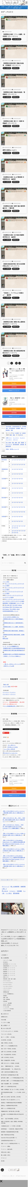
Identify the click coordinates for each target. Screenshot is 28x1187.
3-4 (19, 478)
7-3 (17, 488)
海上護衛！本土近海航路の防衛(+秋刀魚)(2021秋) (12, 1115)
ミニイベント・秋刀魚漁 (8, 1008)
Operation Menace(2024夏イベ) (9, 1137)
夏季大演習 (5, 638)
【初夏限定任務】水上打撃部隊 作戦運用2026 (14, 654)
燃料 (11, 435)
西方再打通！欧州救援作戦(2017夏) (10, 1075)
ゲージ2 (22, 583)
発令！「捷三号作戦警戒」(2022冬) (10, 1118)
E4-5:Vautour (6, 609)
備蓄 (16, 442)
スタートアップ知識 (7, 960)
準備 (13, 442)
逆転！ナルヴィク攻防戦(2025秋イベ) (10, 1143)
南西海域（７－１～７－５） (9, 971)
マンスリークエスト (7, 984)
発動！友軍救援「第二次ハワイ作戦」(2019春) (12, 1089)
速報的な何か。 (5, 1016)
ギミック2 (17, 583)
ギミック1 (7, 583)
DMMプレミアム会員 (9, 666)
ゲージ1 (12, 583)
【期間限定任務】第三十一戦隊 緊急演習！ (13, 622)
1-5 (22, 459)
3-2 (15, 478)
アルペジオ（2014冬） (6, 1034)
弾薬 (14, 435)
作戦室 (7, 449)
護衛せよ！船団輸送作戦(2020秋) (9, 1105)
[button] (1, 1181)
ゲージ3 (5, 585)
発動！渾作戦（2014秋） (7, 1043)
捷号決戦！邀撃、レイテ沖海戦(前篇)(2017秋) (12, 1077)
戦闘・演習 (5, 997)
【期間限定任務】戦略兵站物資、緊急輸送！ (13, 630)
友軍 (19, 442)
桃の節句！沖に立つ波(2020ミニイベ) (10, 1099)
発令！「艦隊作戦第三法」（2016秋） (10, 1066)
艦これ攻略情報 (15, 886)
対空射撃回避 (12, 428)
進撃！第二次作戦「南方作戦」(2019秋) (11, 1096)
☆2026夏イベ (4, 955)
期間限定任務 (6, 992)
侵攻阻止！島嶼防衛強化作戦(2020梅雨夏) (11, 1102)
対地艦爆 (18, 428)
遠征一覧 (6, 684)
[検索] (25, 563)
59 (16, 363)
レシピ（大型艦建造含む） (8, 993)
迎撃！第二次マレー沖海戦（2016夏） (10, 1063)
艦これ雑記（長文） (6, 1155)
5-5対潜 (24, 433)
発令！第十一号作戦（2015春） (9, 1048)
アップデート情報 (5, 1022)
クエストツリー (6, 990)
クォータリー (9, 439)
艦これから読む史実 (6, 1028)
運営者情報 (16, 893)
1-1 (12, 459)
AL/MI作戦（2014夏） (6, 1040)
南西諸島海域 (5, 469)
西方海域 (4, 497)
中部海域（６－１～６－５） (9, 975)
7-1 (12, 488)
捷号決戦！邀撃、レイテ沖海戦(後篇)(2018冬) (12, 1080)
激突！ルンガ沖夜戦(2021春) (8, 1108)
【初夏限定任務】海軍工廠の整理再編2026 (13, 650)
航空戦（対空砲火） (7, 1005)
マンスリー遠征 (6, 686)
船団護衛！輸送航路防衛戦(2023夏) (10, 1131)
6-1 (12, 516)
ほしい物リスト (12, 745)
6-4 (19, 516)
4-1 (12, 497)
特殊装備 (5, 1001)
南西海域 (4, 488)
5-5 (22, 507)
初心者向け (5, 962)
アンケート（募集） (6, 1146)
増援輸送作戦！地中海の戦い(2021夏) (10, 1111)
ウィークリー (16, 437)
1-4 (19, 459)
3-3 (17, 478)
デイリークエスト (7, 980)
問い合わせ (5, 891)
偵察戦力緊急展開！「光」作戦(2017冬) (11, 1069)
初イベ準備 (8, 442)
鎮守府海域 (4, 459)
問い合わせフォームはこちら (10, 753)
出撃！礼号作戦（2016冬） (7, 1057)
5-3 (20, 433)
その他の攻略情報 (7, 1010)
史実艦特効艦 (12, 603)
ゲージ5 (9, 597)
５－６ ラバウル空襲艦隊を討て (11, 646)
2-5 (22, 469)
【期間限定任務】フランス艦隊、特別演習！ (13, 626)
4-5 (22, 497)
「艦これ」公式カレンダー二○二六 (12, 664)
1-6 (24, 459)
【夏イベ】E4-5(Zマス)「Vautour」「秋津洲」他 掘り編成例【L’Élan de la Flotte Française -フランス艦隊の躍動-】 (13, 826)
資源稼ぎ (5, 995)
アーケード (4, 1158)
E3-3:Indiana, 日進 (7, 607)
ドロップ (18, 603)
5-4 (19, 507)
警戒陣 (22, 442)
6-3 (17, 516)
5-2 (15, 507)
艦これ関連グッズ (5, 1025)
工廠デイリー (9, 437)
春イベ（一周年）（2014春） (8, 1037)
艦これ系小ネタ (5, 1013)
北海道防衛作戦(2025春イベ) (8, 1140)
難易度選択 (5, 603)
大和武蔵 (22, 444)
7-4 (21, 435)
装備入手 (19, 426)
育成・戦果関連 (6, 999)
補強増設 (8, 430)
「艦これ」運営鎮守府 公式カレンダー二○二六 (17, 399)
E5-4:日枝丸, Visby (14, 609)
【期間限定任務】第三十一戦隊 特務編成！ (13, 619)
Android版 (3, 1019)
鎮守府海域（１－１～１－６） (9, 964)
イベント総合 (6, 581)
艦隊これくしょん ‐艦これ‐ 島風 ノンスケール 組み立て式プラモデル (17, 370)
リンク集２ (9, 893)
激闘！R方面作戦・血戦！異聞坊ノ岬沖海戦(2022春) (12, 1122)
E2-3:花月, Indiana (17, 605)
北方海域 (4, 478)
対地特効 (14, 426)
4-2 (15, 497)
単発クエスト (6, 977)
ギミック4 (10, 601)
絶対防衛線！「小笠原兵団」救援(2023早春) (12, 1129)
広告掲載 (19, 891)
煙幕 (12, 430)
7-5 (22, 488)
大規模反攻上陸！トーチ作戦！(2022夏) (11, 1126)
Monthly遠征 (8, 426)
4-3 (20, 435)
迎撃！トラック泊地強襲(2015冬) (9, 1045)
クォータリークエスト (8, 986)
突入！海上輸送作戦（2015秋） (9, 1054)
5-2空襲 (17, 433)
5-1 (12, 507)
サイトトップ (5, 886)
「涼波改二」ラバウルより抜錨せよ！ (12, 656)
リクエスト (12, 891)
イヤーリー (15, 439)
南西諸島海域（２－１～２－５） (10, 965)
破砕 (8, 585)
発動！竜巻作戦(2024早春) (7, 1134)
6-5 (22, 516)
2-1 (12, 469)
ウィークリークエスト (8, 982)
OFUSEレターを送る (12, 747)
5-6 (24, 507)
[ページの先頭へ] (2, 1169)
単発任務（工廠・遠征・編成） (9, 978)
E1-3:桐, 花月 (8, 605)
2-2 (13, 433)
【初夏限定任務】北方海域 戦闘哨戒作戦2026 (14, 648)
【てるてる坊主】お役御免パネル (11, 617)
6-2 (15, 516)
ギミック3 (5, 601)
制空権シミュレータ (14, 449)
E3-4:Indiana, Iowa (17, 607)
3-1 (12, 478)
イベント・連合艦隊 (7, 1003)
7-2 (15, 488)
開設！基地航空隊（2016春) (8, 1060)
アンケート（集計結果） (7, 1149)
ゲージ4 (5, 593)
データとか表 (6, 1006)
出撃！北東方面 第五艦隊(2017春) (9, 1072)
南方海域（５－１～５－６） (9, 973)
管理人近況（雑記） (6, 1152)
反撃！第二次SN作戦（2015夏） (9, 1051)
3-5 (22, 478)
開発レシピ (23, 428)
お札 (23, 603)
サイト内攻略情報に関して (10, 706)
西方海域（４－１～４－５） (9, 969)
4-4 (19, 497)
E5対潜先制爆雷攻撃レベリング (10, 611)
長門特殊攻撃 (16, 444)
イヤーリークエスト (7, 988)
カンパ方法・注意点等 (9, 749)
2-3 (17, 469)
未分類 (2, 1161)
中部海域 (4, 516)
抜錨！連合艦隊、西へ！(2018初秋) (10, 1083)
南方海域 (4, 507)
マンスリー (22, 437)
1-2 (15, 459)
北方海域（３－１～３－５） (9, 967)
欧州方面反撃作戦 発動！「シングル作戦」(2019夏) (13, 1093)
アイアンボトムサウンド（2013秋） (10, 1031)
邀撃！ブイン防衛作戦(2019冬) (8, 1086)
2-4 (19, 469)
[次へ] (19, 363)
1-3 (17, 459)
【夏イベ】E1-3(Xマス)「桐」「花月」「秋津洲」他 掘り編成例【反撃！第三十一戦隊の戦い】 (14, 819)
